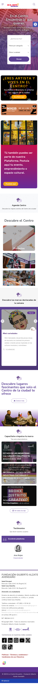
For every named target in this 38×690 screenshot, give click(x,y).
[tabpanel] (19, 338)
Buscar (19, 59)
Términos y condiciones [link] (18, 655)
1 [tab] (16, 564)
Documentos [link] (7, 450)
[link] (35, 24)
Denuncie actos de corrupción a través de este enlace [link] (19, 612)
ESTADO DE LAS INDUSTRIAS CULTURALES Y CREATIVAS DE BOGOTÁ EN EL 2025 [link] (16, 456)
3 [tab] (21, 564)
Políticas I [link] (5, 655)
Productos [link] (19, 248)
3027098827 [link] (10, 347)
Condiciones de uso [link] (9, 657)
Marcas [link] (31, 313)
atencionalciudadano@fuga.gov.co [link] (26, 606)
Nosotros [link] (20, 657)
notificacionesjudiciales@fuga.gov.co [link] (18, 610)
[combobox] (19, 45)
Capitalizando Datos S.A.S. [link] (15, 333)
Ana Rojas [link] (18, 555)
